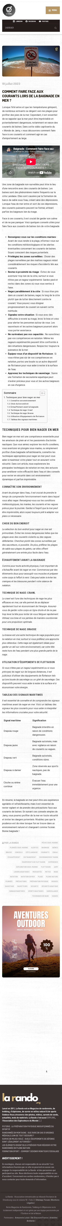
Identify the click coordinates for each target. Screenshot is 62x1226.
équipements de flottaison (33, 862)
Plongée (9, 881)
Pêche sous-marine (50, 843)
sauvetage (9, 886)
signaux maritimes (17, 891)
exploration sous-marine (27, 867)
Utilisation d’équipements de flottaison (27, 416)
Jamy (56, 867)
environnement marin (48, 857)
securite (34, 886)
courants (45, 852)
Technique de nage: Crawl (21, 410)
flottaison (46, 867)
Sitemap (39, 1200)
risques (54, 881)
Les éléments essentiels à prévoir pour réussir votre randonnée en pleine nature (29, 1146)
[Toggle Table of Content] (41, 393)
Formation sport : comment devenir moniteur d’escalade (30, 1151)
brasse (9, 852)
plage (40, 877)
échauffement (14, 857)
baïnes (55, 848)
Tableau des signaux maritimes (24, 419)
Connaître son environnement (23, 401)
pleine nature (52, 877)
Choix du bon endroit (20, 404)
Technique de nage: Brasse (22, 413)
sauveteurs (22, 886)
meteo (48, 872)
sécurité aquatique (50, 886)
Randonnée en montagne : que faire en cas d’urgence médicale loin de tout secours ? (28, 1134)
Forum (47, 1200)
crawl (55, 852)
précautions (21, 881)
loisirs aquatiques (21, 872)
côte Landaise (32, 852)
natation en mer (28, 877)
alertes (34, 848)
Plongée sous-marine (19, 848)
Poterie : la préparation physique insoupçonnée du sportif (28, 1127)
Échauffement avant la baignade (24, 407)
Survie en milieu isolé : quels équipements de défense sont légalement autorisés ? (28, 1140)
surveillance (52, 891)
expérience (53, 862)
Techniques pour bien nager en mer (23, 397)
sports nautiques (35, 891)
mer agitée (37, 872)
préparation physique (39, 881)
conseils (18, 852)
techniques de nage (40, 896)
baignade (45, 848)
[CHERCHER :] (31, 28)
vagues (55, 896)
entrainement (30, 857)
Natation (14, 877)
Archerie (30, 1221)
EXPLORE (51, 1118)
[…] (40, 1121)
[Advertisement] (23, 1029)
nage (56, 872)
